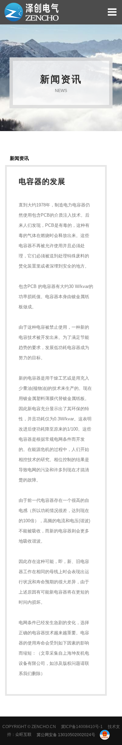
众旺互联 (23, 734)
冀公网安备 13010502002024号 (66, 734)
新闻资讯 (19, 158)
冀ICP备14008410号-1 (82, 726)
